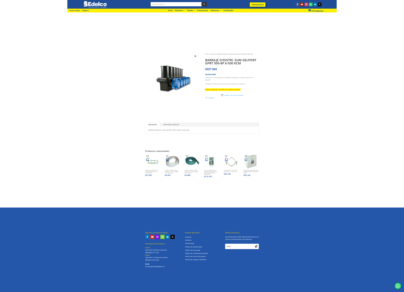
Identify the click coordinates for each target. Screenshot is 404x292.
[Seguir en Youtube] (302, 4)
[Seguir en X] (319, 4)
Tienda (190, 10)
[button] (195, 56)
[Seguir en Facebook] (297, 4)
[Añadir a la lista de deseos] (147, 156)
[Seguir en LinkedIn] (315, 4)
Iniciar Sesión (74, 10)
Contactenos (258, 4)
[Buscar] (204, 4)
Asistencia (214, 10)
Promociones (202, 10)
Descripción (152, 124)
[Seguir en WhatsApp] (311, 4)
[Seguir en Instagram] (306, 4)
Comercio (213, 54)
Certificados (228, 10)
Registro (85, 10)
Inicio (170, 10)
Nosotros (179, 10)
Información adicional (171, 124)
